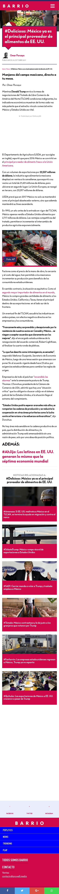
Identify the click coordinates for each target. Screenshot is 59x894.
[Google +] (37, 890)
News (8, 69)
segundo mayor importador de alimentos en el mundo (28, 292)
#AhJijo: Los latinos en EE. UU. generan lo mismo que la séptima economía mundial (28, 456)
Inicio (3, 69)
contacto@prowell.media (14, 876)
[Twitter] (22, 890)
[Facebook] (7, 890)
